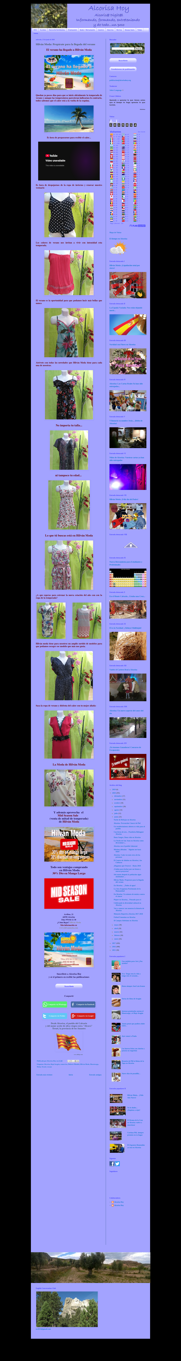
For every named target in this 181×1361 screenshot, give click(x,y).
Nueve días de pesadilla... (131, 1073)
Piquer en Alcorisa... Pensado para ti (127, 900)
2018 (114, 793)
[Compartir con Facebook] (75, 1061)
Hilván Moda (75, 922)
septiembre (118, 806)
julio (116, 813)
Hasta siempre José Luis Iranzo (133, 986)
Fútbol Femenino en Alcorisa (124, 917)
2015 (114, 950)
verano (49, 1067)
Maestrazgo (94, 1064)
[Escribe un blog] (71, 1061)
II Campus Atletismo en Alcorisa (126, 921)
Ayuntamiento (72, 30)
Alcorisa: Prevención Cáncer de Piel (127, 823)
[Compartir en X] (73, 1061)
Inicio (71, 1075)
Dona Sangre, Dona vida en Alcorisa (127, 837)
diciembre (118, 796)
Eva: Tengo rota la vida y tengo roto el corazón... (131, 975)
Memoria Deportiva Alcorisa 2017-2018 (128, 914)
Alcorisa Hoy (119, 1202)
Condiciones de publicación (123, 69)
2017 (114, 943)
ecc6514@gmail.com (43, 1329)
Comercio (101, 30)
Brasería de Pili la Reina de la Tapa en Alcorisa (133, 1062)
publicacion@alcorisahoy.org (120, 80)
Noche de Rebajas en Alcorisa (125, 820)
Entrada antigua (95, 1075)
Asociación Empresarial (57, 30)
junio (116, 817)
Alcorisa (43, 30)
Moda (39, 1067)
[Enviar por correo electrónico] (68, 1061)
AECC (35, 30)
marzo (116, 932)
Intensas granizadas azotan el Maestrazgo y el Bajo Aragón (132, 1012)
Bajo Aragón (55, 1064)
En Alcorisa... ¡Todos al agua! (125, 885)
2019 (114, 789)
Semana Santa (129, 30)
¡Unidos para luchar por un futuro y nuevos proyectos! (127, 870)
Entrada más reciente (44, 1075)
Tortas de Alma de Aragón (131, 999)
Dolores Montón (73, 1064)
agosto (116, 810)
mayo (116, 925)
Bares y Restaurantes (87, 30)
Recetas (119, 30)
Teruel (139, 30)
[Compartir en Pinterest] (78, 1061)
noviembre (118, 799)
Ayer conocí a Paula (129, 1036)
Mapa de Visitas (115, 232)
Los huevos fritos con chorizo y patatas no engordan (133, 1050)
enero (116, 939)
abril (116, 928)
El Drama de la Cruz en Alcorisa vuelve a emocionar (135, 1122)
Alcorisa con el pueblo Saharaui (125, 846)
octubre (117, 803)
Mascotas (110, 30)
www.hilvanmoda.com (68, 927)
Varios (36, 33)
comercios (63, 1064)
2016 (114, 947)
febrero (117, 935)
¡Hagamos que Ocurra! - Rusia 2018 (127, 866)
